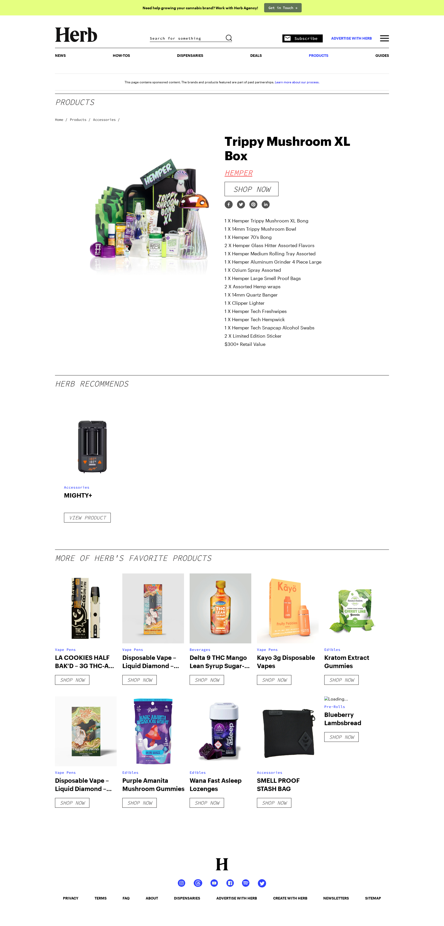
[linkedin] (266, 204)
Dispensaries (190, 55)
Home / (61, 120)
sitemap (373, 898)
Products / (80, 120)
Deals (256, 55)
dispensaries (187, 898)
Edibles (332, 649)
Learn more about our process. (297, 82)
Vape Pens (65, 649)
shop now (251, 189)
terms (101, 898)
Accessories (76, 487)
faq (126, 898)
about (152, 898)
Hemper (238, 172)
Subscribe (306, 38)
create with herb (290, 898)
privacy (70, 898)
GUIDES (382, 55)
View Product (87, 517)
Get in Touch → (283, 7)
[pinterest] (253, 204)
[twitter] (241, 204)
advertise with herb (351, 38)
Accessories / (106, 120)
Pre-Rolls (334, 706)
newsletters (336, 898)
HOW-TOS (121, 55)
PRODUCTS (318, 55)
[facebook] (229, 204)
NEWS (60, 55)
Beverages (200, 649)
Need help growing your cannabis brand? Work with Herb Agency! (200, 8)
